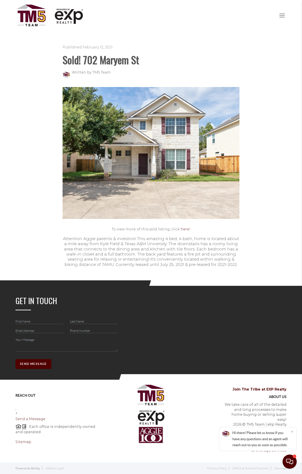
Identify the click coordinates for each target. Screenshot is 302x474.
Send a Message (30, 419)
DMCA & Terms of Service (250, 468)
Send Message (33, 364)
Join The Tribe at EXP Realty (260, 389)
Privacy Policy (217, 468)
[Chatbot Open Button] (290, 462)
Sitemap (23, 442)
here (185, 229)
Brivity (35, 468)
